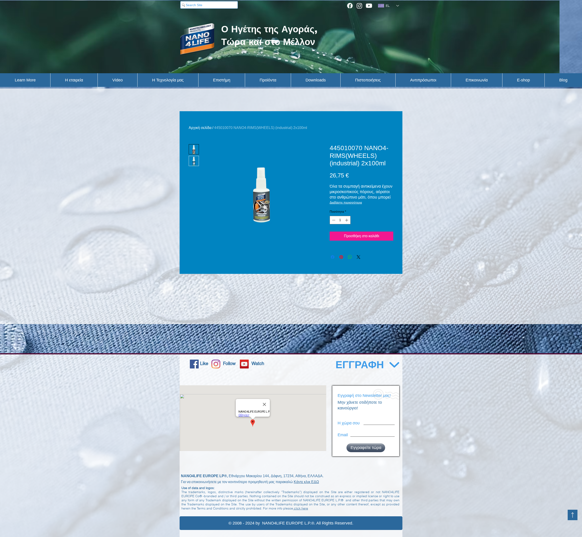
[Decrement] (333, 220)
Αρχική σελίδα (200, 128)
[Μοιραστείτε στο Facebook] (332, 257)
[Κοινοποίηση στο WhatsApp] (350, 257)
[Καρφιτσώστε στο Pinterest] (341, 257)
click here (300, 508)
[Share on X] (358, 257)
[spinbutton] (340, 220)
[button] (25, 80)
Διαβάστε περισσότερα (346, 202)
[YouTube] (244, 364)
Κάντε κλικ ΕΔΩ (306, 482)
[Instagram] (359, 5)
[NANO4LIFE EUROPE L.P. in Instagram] (215, 364)
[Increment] (347, 220)
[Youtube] (369, 5)
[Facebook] (350, 5)
